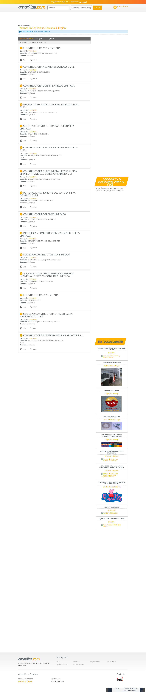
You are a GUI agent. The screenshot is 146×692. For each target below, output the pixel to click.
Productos (76, 661)
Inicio (58, 661)
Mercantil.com (111, 661)
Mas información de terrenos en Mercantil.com (35, 32)
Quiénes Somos (62, 664)
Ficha (24, 60)
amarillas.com (31, 7)
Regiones (51, 39)
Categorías (39, 39)
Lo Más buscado (79, 664)
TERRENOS (32, 51)
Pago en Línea (95, 661)
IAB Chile (120, 679)
